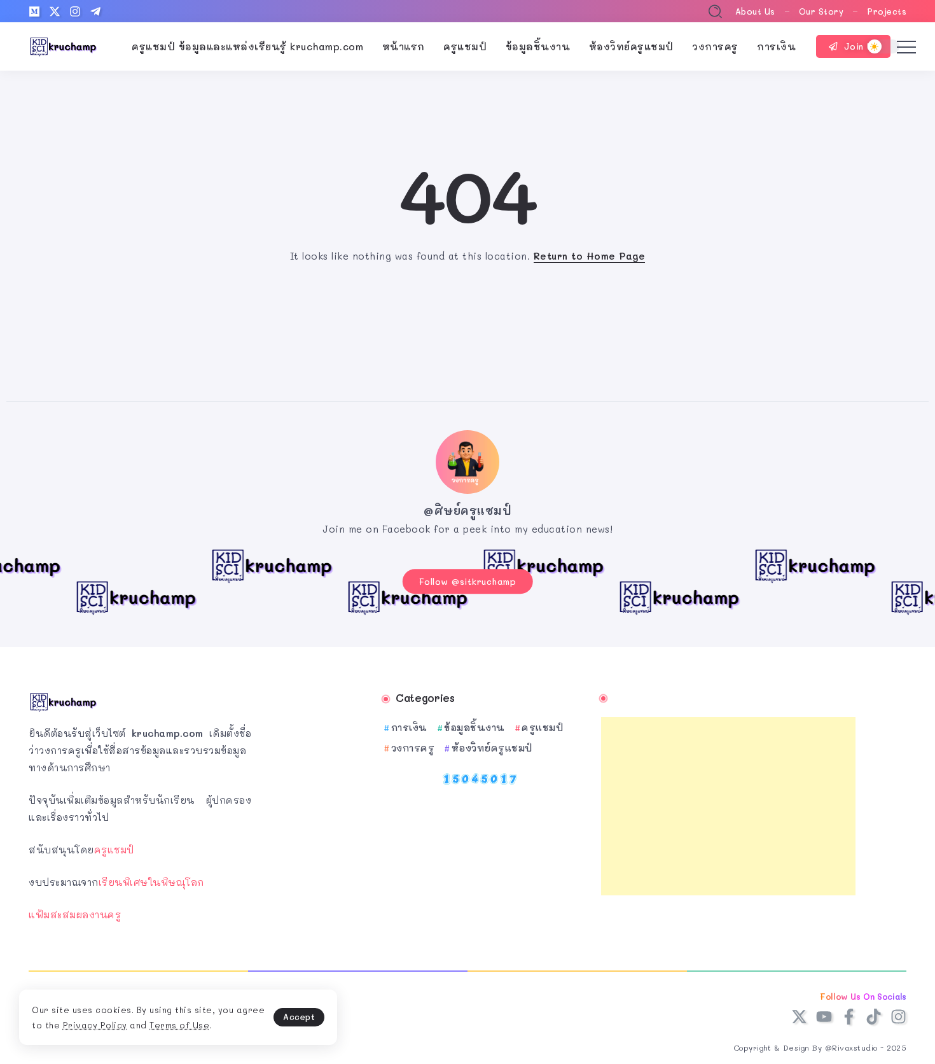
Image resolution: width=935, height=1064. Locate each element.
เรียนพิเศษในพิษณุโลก (151, 882)
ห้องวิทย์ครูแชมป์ (492, 747)
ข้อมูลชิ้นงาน (474, 727)
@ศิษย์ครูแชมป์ (467, 510)
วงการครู (412, 747)
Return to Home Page (590, 255)
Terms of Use (179, 1024)
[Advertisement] (728, 806)
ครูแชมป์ (114, 849)
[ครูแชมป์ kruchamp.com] (64, 45)
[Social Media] (34, 11)
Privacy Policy (95, 1024)
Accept (299, 1016)
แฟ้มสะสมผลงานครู (75, 914)
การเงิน (409, 727)
